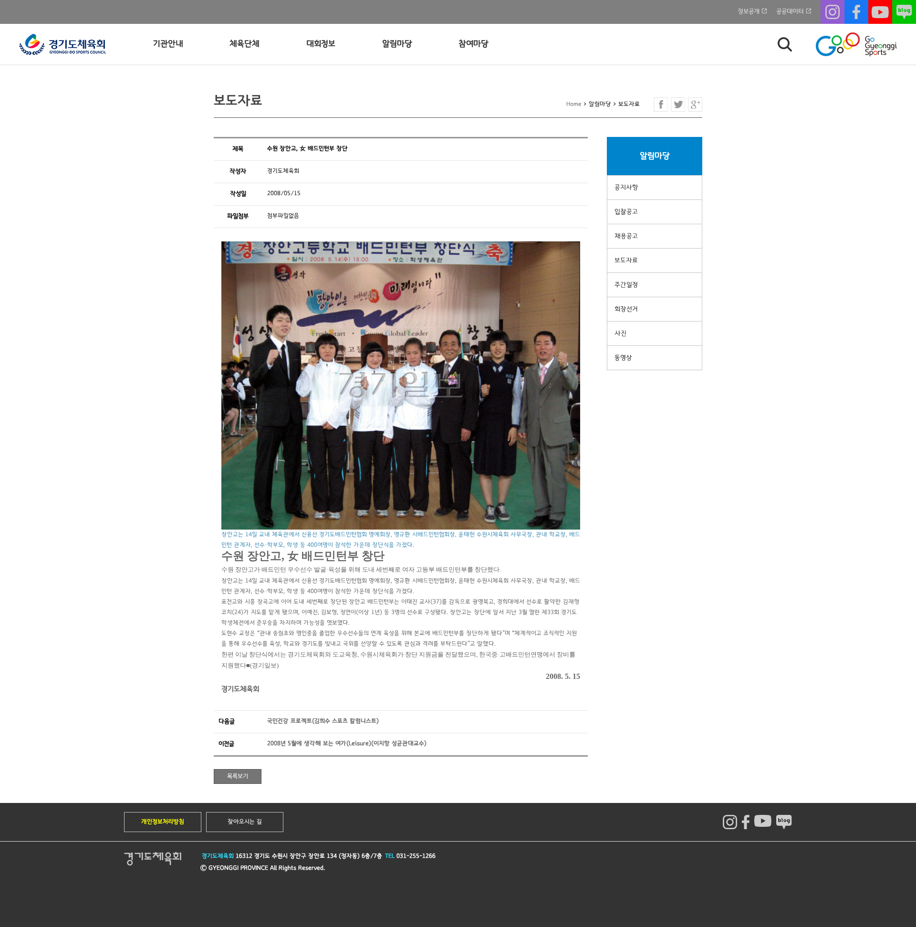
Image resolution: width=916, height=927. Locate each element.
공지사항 (626, 187)
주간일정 (626, 284)
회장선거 (626, 309)
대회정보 (320, 44)
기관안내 (168, 44)
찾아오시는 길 (245, 822)
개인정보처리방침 (162, 822)
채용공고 (626, 236)
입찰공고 (626, 211)
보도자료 (626, 260)
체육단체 (244, 44)
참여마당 (473, 44)
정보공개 (749, 11)
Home (574, 104)
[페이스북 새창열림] (661, 104)
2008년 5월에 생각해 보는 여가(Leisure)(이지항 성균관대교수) (347, 743)
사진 (620, 333)
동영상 (623, 357)
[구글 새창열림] (695, 104)
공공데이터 (790, 11)
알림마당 (397, 44)
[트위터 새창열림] (678, 104)
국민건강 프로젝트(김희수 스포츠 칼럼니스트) (323, 721)
